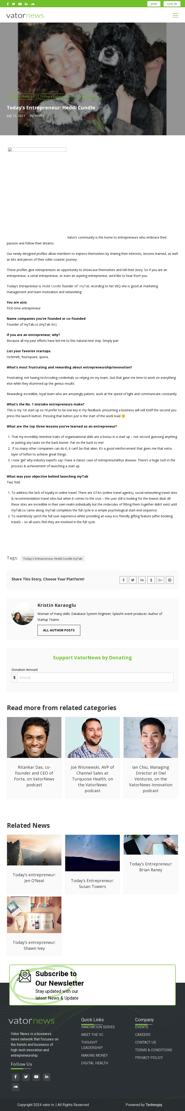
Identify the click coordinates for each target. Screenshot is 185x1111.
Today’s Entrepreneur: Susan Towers (92, 883)
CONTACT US (145, 1042)
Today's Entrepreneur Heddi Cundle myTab (52, 559)
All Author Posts (59, 630)
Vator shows (89, 96)
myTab (84, 286)
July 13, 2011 (16, 115)
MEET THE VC (92, 1035)
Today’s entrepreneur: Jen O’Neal (34, 877)
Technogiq (154, 1105)
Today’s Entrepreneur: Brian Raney (150, 866)
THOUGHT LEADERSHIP (92, 1045)
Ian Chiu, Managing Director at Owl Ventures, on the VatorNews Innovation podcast (150, 778)
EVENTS (141, 1027)
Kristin (39, 115)
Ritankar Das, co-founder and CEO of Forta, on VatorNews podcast (34, 775)
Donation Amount (25, 669)
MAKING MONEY (94, 1055)
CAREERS (142, 1035)
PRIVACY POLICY (149, 1058)
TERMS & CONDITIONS (153, 1050)
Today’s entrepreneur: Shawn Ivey (34, 945)
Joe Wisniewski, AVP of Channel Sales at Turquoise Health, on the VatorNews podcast (92, 778)
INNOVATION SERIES (98, 1027)
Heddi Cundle (51, 286)
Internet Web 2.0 (22, 96)
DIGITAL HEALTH (94, 1063)
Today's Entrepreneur (57, 96)
